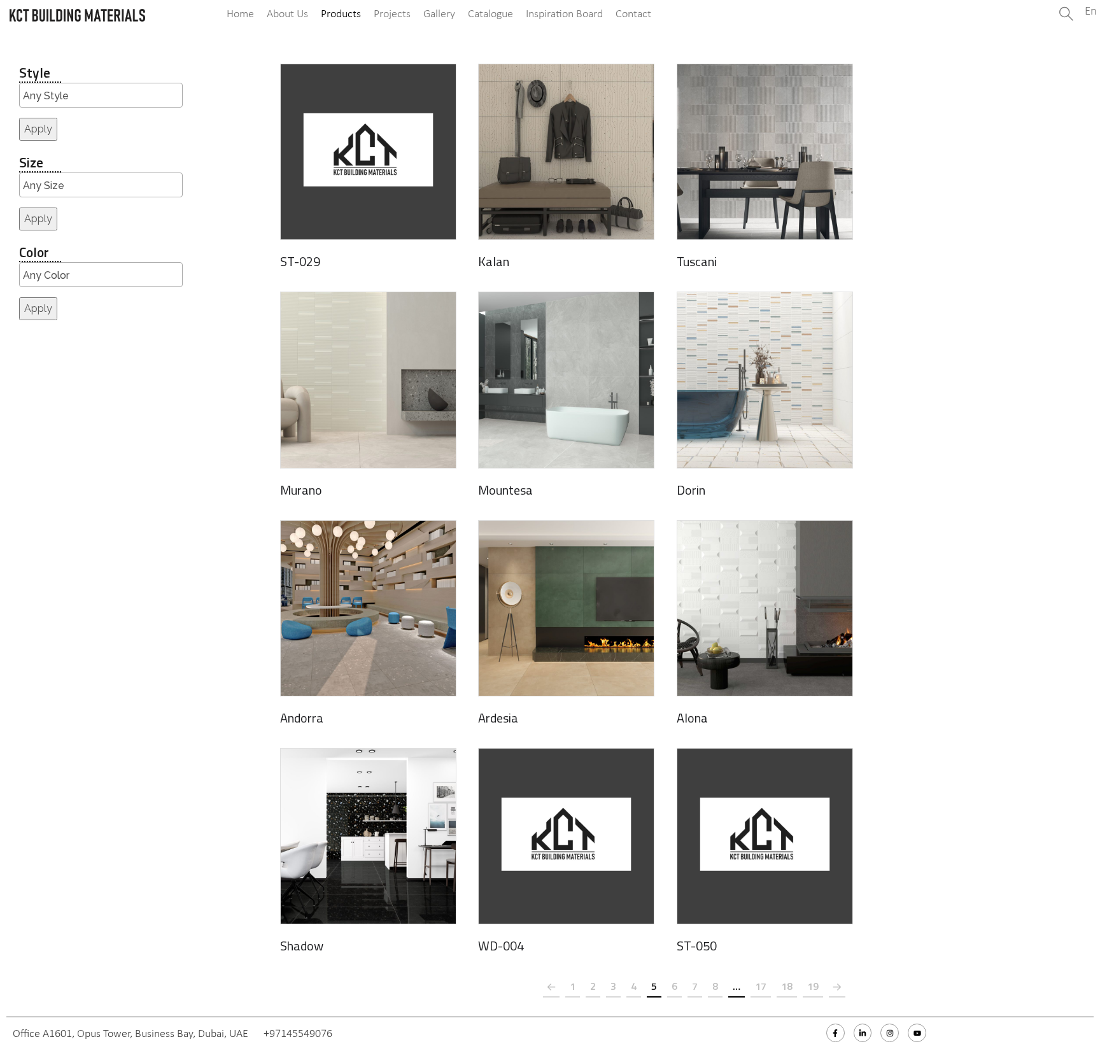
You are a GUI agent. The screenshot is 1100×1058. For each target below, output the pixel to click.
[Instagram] (889, 1033)
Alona (692, 718)
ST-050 (697, 946)
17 (760, 986)
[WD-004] (566, 836)
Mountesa (505, 490)
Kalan (493, 261)
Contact (633, 14)
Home (240, 14)
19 (813, 986)
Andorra (301, 718)
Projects (392, 14)
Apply (38, 129)
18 (787, 986)
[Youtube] (917, 1033)
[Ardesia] (566, 608)
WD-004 (501, 946)
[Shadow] (368, 836)
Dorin (691, 490)
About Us (287, 14)
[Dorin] (765, 380)
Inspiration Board (564, 14)
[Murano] (368, 380)
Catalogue (490, 14)
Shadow (301, 946)
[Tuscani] (765, 152)
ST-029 (300, 261)
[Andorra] (368, 608)
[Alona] (765, 608)
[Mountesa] (566, 380)
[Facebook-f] (835, 1033)
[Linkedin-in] (863, 1033)
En (1091, 12)
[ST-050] (765, 836)
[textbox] (104, 96)
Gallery (439, 14)
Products (341, 14)
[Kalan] (566, 152)
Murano (301, 490)
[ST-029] (368, 152)
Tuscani (697, 261)
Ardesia (498, 718)
